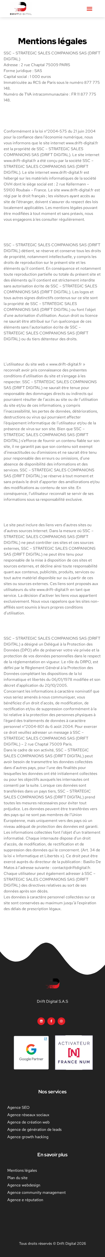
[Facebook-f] (51, 1021)
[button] (89, 8)
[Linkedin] (41, 1021)
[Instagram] (61, 1021)
